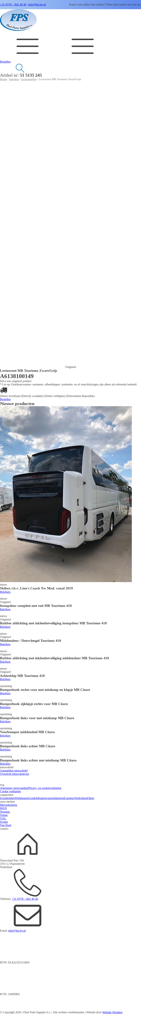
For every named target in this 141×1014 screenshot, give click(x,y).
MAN (3, 808)
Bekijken (5, 591)
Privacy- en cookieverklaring (44, 788)
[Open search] (13, 68)
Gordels (33, 798)
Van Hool (5, 825)
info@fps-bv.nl (37, 4)
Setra (14, 804)
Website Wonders (112, 1012)
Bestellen (5, 61)
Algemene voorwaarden (14, 788)
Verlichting (80, 798)
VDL (3, 818)
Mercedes (5, 804)
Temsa (4, 815)
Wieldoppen (22, 798)
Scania (4, 821)
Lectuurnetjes (29, 79)
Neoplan (5, 811)
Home (3, 79)
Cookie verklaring (10, 791)
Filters (90, 798)
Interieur (14, 79)
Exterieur (69, 798)
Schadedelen (7, 798)
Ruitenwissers (46, 798)
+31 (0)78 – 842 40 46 (13, 4)
